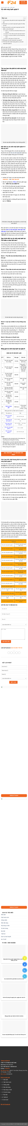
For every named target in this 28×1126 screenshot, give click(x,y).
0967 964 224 (6, 1066)
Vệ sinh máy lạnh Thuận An (7, 589)
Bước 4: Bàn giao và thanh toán (12, 38)
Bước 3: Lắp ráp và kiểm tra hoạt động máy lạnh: (15, 36)
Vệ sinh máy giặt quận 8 (9, 428)
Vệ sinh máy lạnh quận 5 (7, 560)
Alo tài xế (5, 1099)
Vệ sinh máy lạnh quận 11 (8, 583)
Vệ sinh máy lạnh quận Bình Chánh (20, 564)
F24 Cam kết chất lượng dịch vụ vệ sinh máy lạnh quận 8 (13, 42)
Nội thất (3, 931)
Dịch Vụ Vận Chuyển (6, 936)
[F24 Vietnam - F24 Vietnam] (11, 2)
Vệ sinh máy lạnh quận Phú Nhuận (20, 571)
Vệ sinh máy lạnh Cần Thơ (21, 589)
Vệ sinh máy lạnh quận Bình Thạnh (20, 556)
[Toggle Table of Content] (23, 18)
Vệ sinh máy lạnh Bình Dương (21, 601)
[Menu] (2, 2)
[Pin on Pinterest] (16, 653)
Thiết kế (3, 934)
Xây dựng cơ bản (5, 925)
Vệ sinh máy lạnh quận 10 (8, 579)
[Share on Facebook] (9, 653)
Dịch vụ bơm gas (9, 407)
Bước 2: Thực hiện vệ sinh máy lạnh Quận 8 (15, 33)
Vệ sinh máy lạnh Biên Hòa (21, 593)
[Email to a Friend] (14, 653)
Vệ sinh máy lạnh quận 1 (7, 545)
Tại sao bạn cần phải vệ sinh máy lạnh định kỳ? (14, 21)
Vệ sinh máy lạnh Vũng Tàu (20, 597)
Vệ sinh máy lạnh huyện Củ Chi (20, 575)
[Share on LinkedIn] (19, 653)
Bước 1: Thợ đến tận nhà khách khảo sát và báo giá (15, 31)
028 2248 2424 (9, 1064)
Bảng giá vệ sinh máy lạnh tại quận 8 (12, 40)
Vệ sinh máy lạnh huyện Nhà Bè (20, 579)
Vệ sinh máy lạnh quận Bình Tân (20, 545)
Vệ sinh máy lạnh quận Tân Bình (20, 560)
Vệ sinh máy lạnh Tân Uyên (7, 593)
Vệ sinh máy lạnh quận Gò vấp (20, 568)
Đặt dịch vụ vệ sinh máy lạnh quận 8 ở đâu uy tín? (14, 24)
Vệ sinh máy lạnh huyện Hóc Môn (20, 583)
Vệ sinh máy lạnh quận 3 (7, 552)
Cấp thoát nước (5, 917)
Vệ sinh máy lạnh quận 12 (8, 586)
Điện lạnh (3, 914)
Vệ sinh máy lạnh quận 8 (7, 571)
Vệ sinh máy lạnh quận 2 (7, 548)
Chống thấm (4, 920)
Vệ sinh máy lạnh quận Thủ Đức (20, 552)
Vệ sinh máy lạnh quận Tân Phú (20, 548)
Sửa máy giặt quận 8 (9, 431)
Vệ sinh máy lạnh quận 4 (7, 556)
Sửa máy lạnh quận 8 (8, 416)
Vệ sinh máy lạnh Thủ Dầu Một (7, 597)
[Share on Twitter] (11, 653)
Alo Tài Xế (3, 939)
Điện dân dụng (4, 923)
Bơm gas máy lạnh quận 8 (8, 424)
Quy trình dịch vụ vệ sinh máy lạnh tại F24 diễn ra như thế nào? (13, 28)
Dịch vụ (3, 7)
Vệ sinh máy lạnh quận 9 (7, 575)
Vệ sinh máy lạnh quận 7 (7, 568)
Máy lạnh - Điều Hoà (10, 7)
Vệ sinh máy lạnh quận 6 (7, 564)
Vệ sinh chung (4, 928)
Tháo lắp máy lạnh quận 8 (8, 420)
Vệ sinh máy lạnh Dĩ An (7, 601)
